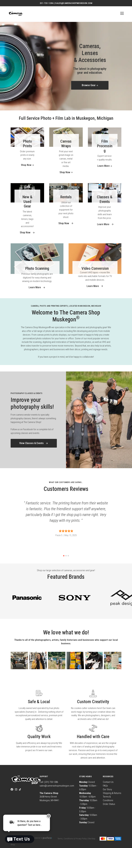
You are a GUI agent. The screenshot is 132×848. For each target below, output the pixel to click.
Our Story (107, 789)
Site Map (91, 838)
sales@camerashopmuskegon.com (57, 785)
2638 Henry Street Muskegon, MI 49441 (49, 797)
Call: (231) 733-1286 (49, 782)
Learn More (103, 165)
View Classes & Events (31, 443)
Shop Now (89, 80)
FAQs (105, 785)
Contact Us (108, 782)
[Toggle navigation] (121, 13)
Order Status (109, 804)
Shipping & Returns (112, 793)
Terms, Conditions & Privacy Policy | (72, 838)
